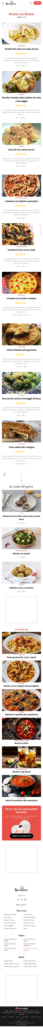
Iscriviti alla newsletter (21, 836)
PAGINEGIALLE (18, 1010)
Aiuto (21, 1018)
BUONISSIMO (37, 1012)
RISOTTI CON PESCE (21, 246)
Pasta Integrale (9, 926)
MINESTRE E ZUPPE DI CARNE (21, 741)
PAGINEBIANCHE (6, 1012)
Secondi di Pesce (29, 920)
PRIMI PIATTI (21, 655)
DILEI (19, 1012)
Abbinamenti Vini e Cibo (11, 964)
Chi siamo (4, 1016)
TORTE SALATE (21, 295)
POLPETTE (21, 585)
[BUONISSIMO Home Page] (11, 3)
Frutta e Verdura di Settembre (30, 944)
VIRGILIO (11, 1010)
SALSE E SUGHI (21, 798)
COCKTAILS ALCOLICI (21, 769)
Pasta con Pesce (9, 920)
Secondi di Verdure (30, 917)
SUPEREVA (21, 1014)
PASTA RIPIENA (21, 46)
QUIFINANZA (31, 1012)
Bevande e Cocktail (30, 926)
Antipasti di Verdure (10, 914)
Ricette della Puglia (30, 964)
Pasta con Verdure (10, 923)
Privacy (18, 1016)
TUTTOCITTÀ (14, 1012)
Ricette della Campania (11, 966)
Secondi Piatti (28, 914)
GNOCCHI (21, 146)
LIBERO (6, 1010)
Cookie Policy (25, 1016)
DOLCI (21, 513)
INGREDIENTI (24, 10)
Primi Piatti (7, 917)
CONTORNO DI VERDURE (22, 550)
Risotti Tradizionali (10, 928)
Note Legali (11, 1016)
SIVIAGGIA (24, 1012)
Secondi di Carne (29, 923)
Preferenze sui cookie (35, 1016)
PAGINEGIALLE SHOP (28, 1010)
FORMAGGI (21, 94)
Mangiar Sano (8, 961)
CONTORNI (21, 712)
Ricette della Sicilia (30, 961)
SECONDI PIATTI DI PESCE (21, 198)
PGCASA (36, 1010)
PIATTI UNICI (21, 683)
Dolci (25, 928)
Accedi (37, 3)
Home (17, 10)
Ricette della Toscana (30, 966)
